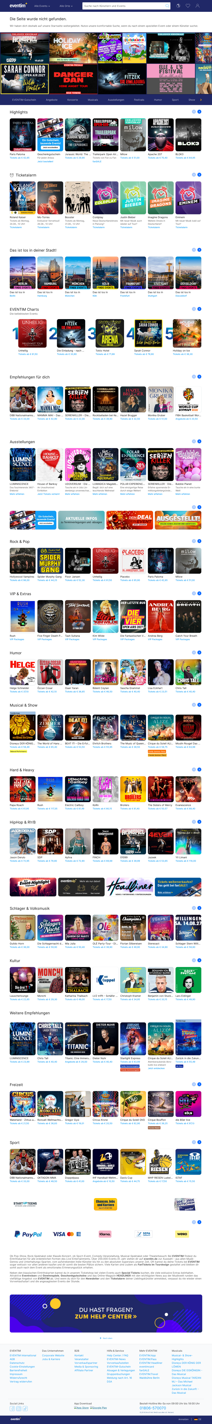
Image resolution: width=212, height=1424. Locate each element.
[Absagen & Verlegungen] (81, 520)
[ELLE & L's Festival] (122, 78)
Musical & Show (24, 705)
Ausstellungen (116, 99)
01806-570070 (153, 1408)
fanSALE (144, 1370)
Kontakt (78, 1355)
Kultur (15, 960)
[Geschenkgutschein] (33, 520)
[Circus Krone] (159, 48)
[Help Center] (106, 1313)
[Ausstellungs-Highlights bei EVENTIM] (178, 520)
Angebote (51, 99)
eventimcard (146, 1366)
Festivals (139, 99)
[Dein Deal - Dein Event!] (129, 520)
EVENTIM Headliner (150, 1362)
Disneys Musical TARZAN (186, 1377)
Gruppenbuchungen (118, 1374)
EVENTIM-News (116, 1359)
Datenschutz (17, 1362)
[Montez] (159, 78)
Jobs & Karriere (51, 1359)
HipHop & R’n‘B (23, 822)
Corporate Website (53, 1355)
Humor (158, 99)
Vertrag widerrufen (21, 1381)
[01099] (24, 48)
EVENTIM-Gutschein (24, 99)
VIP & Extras (20, 594)
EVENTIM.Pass (147, 1359)
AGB (12, 1359)
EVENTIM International (23, 1355)
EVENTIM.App (147, 1355)
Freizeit (16, 1084)
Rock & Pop (20, 541)
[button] (53, 63)
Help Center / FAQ (117, 1355)
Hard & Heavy (22, 770)
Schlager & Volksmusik (30, 908)
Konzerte (72, 99)
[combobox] (123, 5)
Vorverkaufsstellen (118, 1362)
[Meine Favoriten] (188, 5)
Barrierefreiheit (18, 1370)
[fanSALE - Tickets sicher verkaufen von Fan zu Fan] (178, 887)
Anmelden (183, 1419)
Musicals (93, 99)
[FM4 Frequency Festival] (61, 48)
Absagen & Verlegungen (121, 1370)
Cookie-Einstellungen (22, 1366)
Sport (175, 99)
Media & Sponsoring (86, 1366)
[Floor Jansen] (122, 48)
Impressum (16, 1374)
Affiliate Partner (83, 1370)
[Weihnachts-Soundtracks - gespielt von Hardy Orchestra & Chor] (183, 78)
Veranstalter (81, 1359)
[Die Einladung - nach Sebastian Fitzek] (73, 78)
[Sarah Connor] (24, 78)
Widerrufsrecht (18, 1377)
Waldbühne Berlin (149, 1377)
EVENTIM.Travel (148, 1374)
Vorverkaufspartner (85, 1362)
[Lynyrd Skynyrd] (183, 48)
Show (192, 99)
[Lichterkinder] (85, 48)
